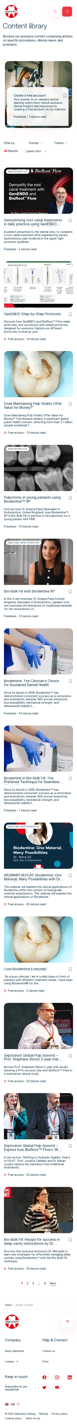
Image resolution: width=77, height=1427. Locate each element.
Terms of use (32, 1418)
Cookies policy (13, 1418)
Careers (9, 1362)
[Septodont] (11, 11)
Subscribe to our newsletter (16, 1388)
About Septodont (14, 1351)
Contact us (48, 1351)
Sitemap (43, 1414)
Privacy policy (60, 1414)
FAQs (45, 1362)
